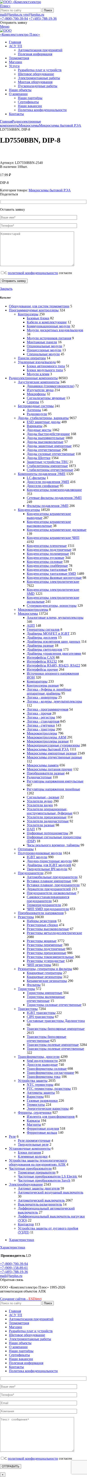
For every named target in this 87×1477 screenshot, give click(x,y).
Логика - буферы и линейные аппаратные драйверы (49, 691)
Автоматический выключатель (41, 1200)
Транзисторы (28, 1009)
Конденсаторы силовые (45, 562)
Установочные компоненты (30, 1148)
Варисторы (35, 1096)
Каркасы (33, 1120)
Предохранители (31, 873)
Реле (12, 1136)
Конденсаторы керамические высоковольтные (49, 524)
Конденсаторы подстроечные (49, 550)
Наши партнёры (30, 98)
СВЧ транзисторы (40, 1017)
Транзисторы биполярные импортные (56, 1029)
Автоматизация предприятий (40, 50)
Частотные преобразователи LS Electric (47, 1176)
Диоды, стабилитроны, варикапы (43, 418)
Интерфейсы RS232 (42, 661)
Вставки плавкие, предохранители (53, 885)
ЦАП (31, 829)
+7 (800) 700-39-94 (14, 18)
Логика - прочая (39, 713)
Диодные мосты (39, 430)
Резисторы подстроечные (46, 949)
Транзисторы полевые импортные (53, 1045)
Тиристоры (26, 989)
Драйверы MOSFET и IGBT (48, 633)
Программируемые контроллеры (34, 310)
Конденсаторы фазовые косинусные (54, 577)
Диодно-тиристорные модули (49, 861)
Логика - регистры (41, 717)
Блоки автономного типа (46, 366)
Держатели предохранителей (49, 889)
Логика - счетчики (41, 725)
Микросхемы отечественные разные (54, 757)
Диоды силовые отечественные (51, 454)
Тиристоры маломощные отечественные (46, 999)
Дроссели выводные (42, 1065)
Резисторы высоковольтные (48, 929)
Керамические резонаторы (47, 981)
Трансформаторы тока (43, 1076)
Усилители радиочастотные (48, 821)
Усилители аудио (39, 801)
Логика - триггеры (41, 729)
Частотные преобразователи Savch (44, 1180)
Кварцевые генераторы (44, 973)
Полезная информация (35, 54)
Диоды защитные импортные (49, 446)
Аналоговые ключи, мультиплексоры (55, 617)
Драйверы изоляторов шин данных (53, 641)
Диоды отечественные (44, 450)
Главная (6, 121)
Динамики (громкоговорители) (50, 386)
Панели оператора (32, 358)
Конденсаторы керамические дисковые (56, 530)
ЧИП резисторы (39, 965)
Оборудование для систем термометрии (39, 306)
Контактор (26, 1224)
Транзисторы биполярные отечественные (46, 1039)
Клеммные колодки (33, 1156)
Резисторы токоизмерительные (50, 957)
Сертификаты (28, 102)
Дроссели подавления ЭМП (48, 482)
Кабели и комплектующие (47, 322)
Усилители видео (40, 805)
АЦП (31, 625)
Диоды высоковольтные (45, 442)
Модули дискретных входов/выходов (55, 330)
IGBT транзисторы (41, 1013)
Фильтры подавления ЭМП (47, 506)
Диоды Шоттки (38, 458)
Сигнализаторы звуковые (46, 398)
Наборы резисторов (42, 921)
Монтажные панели (42, 342)
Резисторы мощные (41, 941)
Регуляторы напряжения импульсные (55, 781)
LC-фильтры (36, 478)
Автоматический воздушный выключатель (50, 1192)
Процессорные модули (44, 350)
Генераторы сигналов (43, 629)
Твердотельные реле (33, 1144)
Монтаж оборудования (35, 82)
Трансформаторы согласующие (50, 1072)
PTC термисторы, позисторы (49, 1088)
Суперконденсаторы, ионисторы (52, 605)
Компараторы (37, 681)
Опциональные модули (44, 346)
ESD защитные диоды (43, 422)
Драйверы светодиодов (44, 649)
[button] (11, 1280)
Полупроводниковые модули (40, 853)
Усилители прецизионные (46, 817)
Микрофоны (36, 394)
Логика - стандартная (43, 721)
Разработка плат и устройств (40, 70)
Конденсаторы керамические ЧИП (53, 538)
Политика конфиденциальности (42, 110)
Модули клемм (38, 374)
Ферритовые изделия (43, 1128)
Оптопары (26, 849)
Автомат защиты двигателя (39, 1188)
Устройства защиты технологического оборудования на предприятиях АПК (38, 1162)
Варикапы (34, 426)
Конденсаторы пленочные (47, 546)
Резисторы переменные (44, 945)
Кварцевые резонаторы (44, 977)
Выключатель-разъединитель (40, 1204)
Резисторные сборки (42, 925)
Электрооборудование (26, 1184)
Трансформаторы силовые (47, 1068)
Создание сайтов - (20, 1299)
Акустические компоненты (38, 382)
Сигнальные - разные (43, 797)
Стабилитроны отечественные (50, 470)
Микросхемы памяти (43, 765)
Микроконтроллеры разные (48, 741)
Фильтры (34, 985)
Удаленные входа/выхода (37, 362)
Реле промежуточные (34, 1140)
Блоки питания (29, 1152)
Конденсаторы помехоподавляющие (54, 490)
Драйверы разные (40, 645)
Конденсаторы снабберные (47, 566)
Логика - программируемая (47, 709)
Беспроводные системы (36, 406)
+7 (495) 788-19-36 (43, 18)
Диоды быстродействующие (48, 434)
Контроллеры (28, 314)
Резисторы (26, 917)
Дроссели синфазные (43, 486)
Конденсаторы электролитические (53, 581)
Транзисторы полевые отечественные (55, 1049)
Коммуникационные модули (48, 326)
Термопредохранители (44, 905)
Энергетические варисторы (48, 1108)
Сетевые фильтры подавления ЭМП (54, 498)
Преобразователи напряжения (41, 913)
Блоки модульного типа (45, 370)
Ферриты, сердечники (35, 1112)
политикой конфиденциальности (33, 273)
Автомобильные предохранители (52, 877)
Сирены (33, 402)
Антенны (34, 410)
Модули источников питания (49, 338)
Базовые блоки (38, 318)
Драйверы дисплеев (42, 637)
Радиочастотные (39, 777)
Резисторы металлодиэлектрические (54, 933)
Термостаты (36, 1104)
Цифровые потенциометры (47, 833)
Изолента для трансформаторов (51, 1116)
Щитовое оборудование (36, 74)
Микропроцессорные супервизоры (53, 745)
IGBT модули (37, 857)
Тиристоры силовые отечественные (54, 1005)
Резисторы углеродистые (46, 961)
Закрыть (6, 289)
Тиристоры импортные (44, 993)
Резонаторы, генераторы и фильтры (45, 969)
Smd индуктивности (42, 1061)
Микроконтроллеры (33, 609)
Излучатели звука (40, 390)
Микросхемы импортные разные (52, 753)
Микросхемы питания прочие (49, 769)
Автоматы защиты (41, 1092)
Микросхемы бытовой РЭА (60, 125)
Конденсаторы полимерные (48, 554)
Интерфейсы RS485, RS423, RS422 (53, 665)
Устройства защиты (33, 1080)
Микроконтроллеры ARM (46, 737)
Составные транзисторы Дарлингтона (56, 1021)
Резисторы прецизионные (46, 953)
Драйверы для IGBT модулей (49, 865)
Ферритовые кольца (42, 1132)
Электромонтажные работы (39, 78)
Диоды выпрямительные (45, 438)
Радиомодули (37, 414)
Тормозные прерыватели (37, 1172)
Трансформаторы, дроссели (39, 1057)
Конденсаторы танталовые (47, 570)
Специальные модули (43, 354)
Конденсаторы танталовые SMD (51, 573)
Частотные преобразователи (30, 1168)
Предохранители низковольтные (51, 893)
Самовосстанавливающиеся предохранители (48, 899)
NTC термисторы (40, 1084)
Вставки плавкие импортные (49, 881)
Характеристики (21, 1240)
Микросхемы (29, 125)
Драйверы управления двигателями (54, 653)
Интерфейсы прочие (42, 669)
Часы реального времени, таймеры (53, 845)
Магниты (34, 1124)
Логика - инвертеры (42, 697)
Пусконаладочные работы (37, 86)
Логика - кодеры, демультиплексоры (54, 701)
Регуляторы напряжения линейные (53, 789)
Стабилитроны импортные (47, 466)
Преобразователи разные (46, 773)
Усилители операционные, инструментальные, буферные (49, 811)
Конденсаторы (29, 510)
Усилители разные (41, 825)
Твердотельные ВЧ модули (47, 869)
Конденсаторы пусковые (45, 558)
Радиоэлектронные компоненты (33, 378)
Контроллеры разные (43, 685)
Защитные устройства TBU (47, 462)
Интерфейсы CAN (41, 657)
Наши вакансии (30, 106)
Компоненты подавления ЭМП (41, 474)
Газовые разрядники (42, 1100)
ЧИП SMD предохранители (48, 909)
